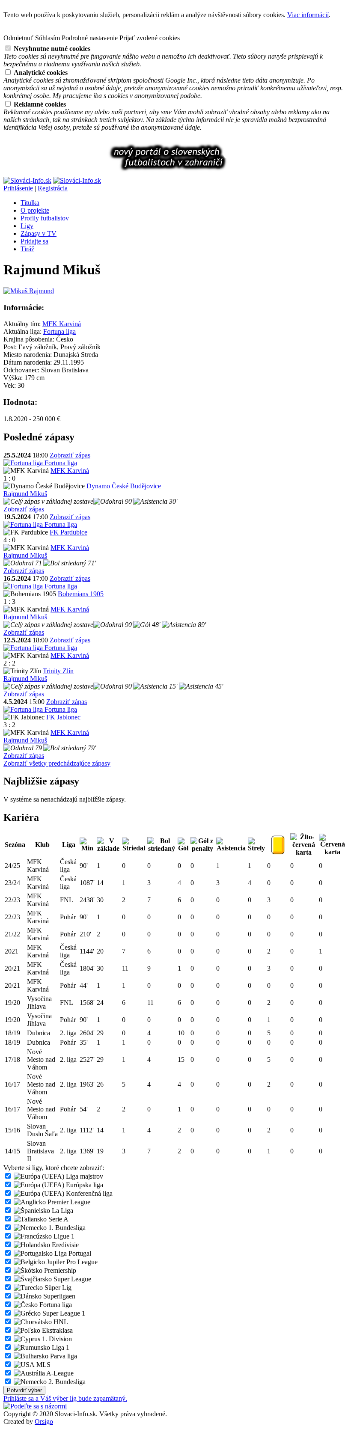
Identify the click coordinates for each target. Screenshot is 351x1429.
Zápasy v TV (39, 233)
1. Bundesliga (66, 1227)
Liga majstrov (83, 1176)
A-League (59, 1373)
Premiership (59, 1270)
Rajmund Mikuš (25, 493)
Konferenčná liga (88, 1193)
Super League (71, 1279)
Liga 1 (59, 1347)
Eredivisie (64, 1244)
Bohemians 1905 (81, 593)
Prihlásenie (18, 188)
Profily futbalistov (45, 218)
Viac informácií (308, 14)
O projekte (35, 210)
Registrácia (53, 188)
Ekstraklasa (56, 1330)
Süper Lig (57, 1287)
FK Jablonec (63, 717)
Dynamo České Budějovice (123, 486)
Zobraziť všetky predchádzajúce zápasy (56, 763)
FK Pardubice (68, 532)
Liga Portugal (72, 1253)
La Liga (61, 1210)
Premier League (68, 1202)
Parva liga (62, 1356)
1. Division (56, 1339)
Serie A (57, 1219)
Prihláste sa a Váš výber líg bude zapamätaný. (65, 1398)
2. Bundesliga (66, 1381)
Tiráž (27, 249)
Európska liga (83, 1184)
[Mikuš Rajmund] (28, 290)
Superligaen (58, 1296)
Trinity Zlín (58, 670)
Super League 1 (63, 1313)
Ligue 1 (63, 1236)
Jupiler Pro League (71, 1262)
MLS (43, 1364)
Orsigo (44, 1421)
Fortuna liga (59, 331)
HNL (60, 1321)
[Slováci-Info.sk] (27, 180)
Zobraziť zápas (70, 455)
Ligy (27, 225)
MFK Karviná (61, 323)
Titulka (30, 202)
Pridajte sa (34, 241)
